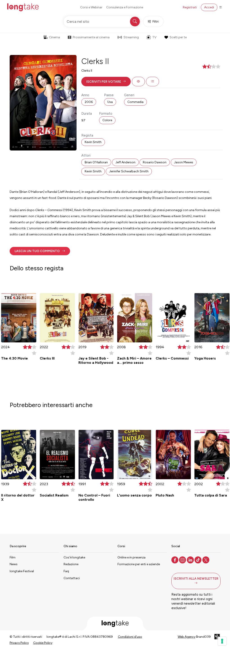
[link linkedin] (191, 559)
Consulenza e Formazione (124, 7)
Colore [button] (107, 120)
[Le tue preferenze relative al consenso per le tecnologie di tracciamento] (222, 641)
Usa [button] (110, 102)
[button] (106, 81)
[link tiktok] (198, 559)
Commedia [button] (135, 102)
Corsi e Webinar (91, 7)
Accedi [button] (209, 7)
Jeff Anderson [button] (125, 162)
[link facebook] (175, 559)
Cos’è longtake (74, 557)
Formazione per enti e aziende (138, 564)
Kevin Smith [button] (93, 142)
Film (12, 557)
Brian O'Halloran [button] (96, 162)
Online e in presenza (131, 557)
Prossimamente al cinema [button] (91, 37)
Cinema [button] (54, 37)
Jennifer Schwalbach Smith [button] (128, 171)
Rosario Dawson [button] (154, 162)
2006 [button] (89, 102)
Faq (66, 571)
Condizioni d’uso (130, 637)
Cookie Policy (42, 643)
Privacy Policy (19, 643)
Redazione (71, 564)
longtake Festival (22, 571)
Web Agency (186, 637)
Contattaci (72, 578)
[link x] (206, 559)
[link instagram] (183, 559)
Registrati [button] (190, 7)
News (14, 564)
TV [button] (154, 37)
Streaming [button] (131, 37)
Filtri (156, 21)
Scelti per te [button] (178, 37)
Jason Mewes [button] (183, 162)
